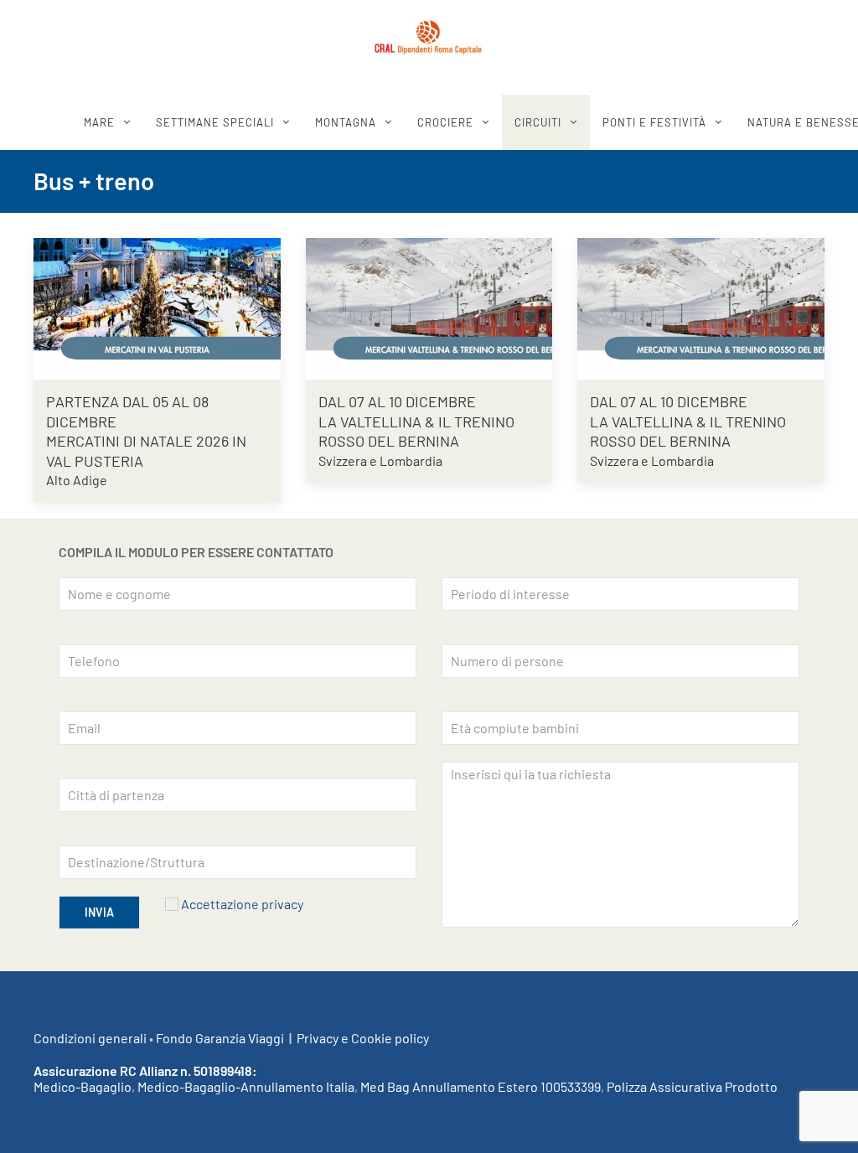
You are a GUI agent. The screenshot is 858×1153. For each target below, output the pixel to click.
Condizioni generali (90, 1038)
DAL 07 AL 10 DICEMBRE (397, 401)
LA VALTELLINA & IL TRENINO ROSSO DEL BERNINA (416, 431)
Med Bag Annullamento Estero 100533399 (480, 1086)
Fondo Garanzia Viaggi (220, 1038)
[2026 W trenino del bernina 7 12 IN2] (429, 305)
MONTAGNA (345, 122)
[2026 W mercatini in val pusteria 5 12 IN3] (157, 305)
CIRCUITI (537, 122)
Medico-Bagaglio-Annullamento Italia (245, 1086)
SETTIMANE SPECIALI (215, 122)
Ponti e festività (654, 122)
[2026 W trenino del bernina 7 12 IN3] (700, 305)
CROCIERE (445, 122)
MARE (99, 122)
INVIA (99, 912)
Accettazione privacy (242, 904)
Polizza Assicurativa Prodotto (692, 1086)
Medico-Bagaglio (83, 1086)
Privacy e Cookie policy (363, 1038)
